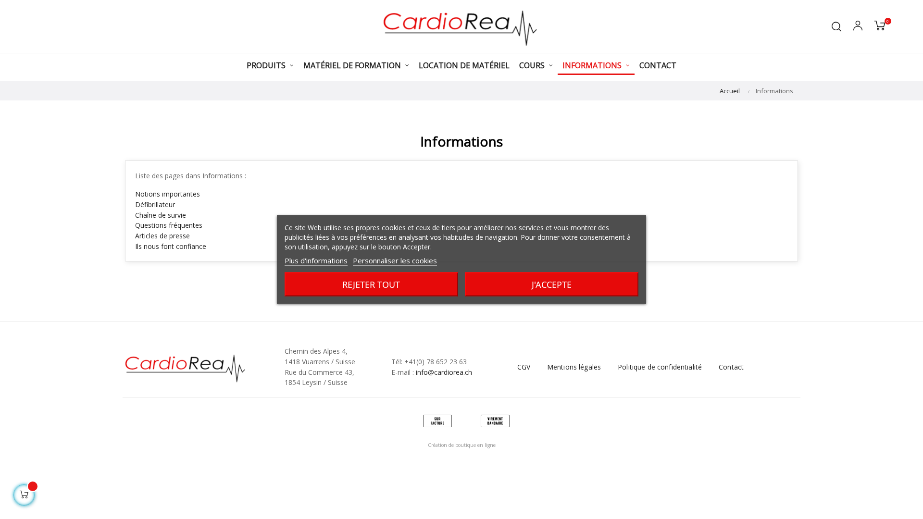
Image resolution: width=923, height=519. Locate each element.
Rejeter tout (371, 284)
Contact (731, 366)
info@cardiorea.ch (444, 372)
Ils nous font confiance (170, 246)
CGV (523, 366)
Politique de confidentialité (660, 366)
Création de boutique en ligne (462, 445)
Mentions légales (574, 366)
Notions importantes (167, 193)
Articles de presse (162, 235)
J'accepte (552, 284)
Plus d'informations (316, 260)
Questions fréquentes (168, 225)
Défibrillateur (155, 204)
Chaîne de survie (160, 215)
